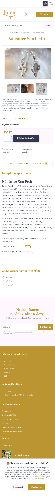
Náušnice (25, 32)
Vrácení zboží (9, 368)
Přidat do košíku (26, 138)
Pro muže (10, 285)
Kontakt (7, 372)
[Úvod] (10, 14)
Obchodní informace (11, 365)
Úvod (11, 32)
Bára (9, 391)
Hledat (48, 25)
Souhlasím (36, 487)
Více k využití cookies (35, 479)
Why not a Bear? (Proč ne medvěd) (20, 395)
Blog (5, 376)
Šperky (17, 32)
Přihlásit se (45, 327)
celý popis (13, 110)
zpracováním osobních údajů (22, 332)
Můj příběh (8, 361)
